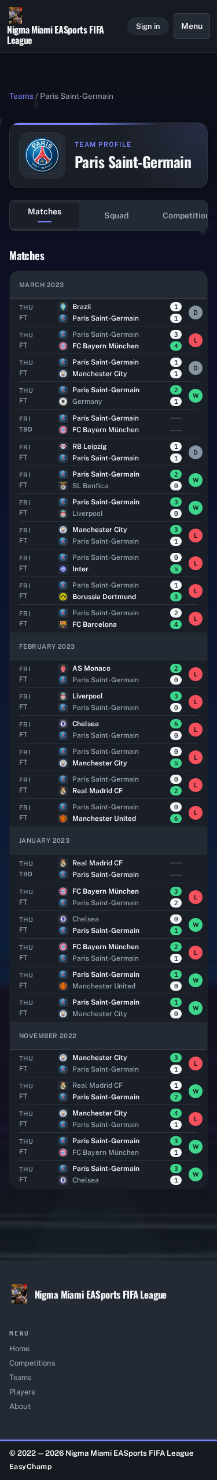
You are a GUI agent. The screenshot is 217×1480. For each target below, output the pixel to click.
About (20, 1406)
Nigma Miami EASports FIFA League (55, 34)
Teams (21, 96)
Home (19, 1348)
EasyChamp (31, 1466)
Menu (192, 26)
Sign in (148, 26)
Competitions (32, 1363)
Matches (44, 211)
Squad (116, 215)
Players (22, 1392)
